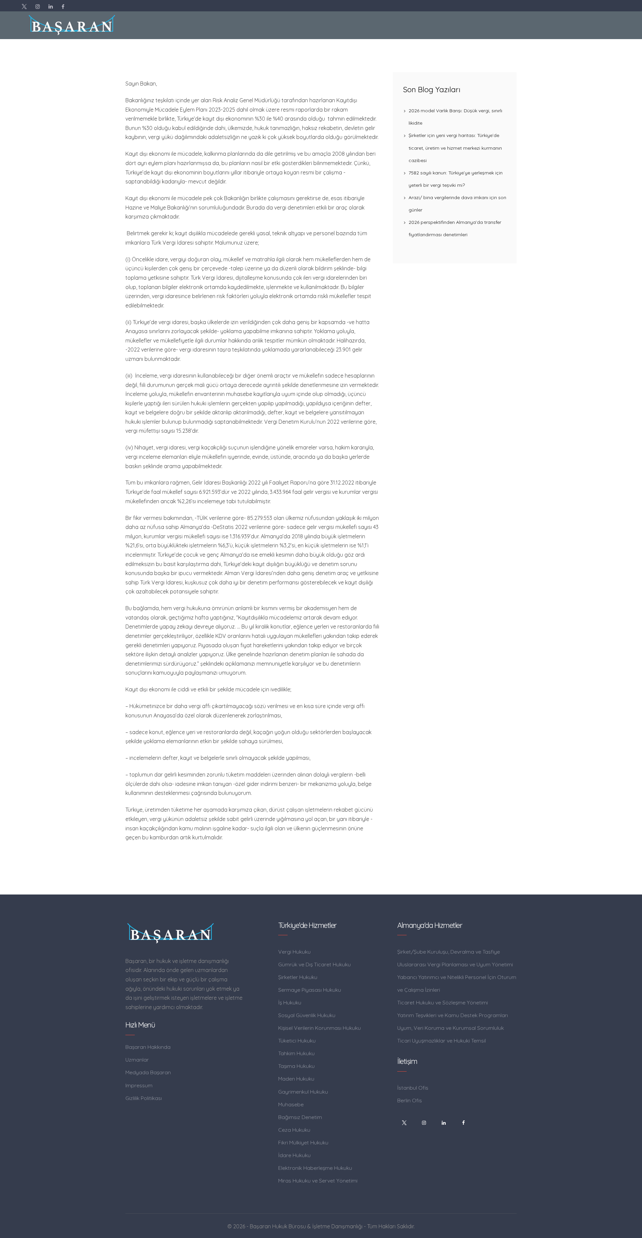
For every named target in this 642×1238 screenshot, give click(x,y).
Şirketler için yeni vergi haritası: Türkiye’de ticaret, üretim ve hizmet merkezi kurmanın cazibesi (455, 147)
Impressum (138, 1085)
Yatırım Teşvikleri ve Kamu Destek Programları (452, 1015)
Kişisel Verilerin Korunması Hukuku (319, 1027)
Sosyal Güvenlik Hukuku (306, 1015)
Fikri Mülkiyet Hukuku (303, 1142)
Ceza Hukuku (294, 1129)
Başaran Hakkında (148, 1047)
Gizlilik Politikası (143, 1098)
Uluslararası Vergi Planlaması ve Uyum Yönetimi (455, 964)
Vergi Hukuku (294, 951)
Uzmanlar (137, 1059)
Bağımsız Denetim (300, 1117)
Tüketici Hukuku (297, 1040)
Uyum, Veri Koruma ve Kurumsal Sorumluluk (450, 1027)
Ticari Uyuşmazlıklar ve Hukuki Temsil (441, 1040)
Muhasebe (291, 1104)
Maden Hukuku (296, 1078)
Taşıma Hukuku (296, 1066)
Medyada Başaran (148, 1072)
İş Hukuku (289, 1002)
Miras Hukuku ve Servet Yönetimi (317, 1180)
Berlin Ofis (409, 1100)
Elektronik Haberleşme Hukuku (315, 1167)
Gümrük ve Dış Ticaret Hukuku (314, 964)
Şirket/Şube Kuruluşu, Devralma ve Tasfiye (448, 951)
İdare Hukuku (294, 1155)
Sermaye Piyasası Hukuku (309, 989)
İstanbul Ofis (412, 1087)
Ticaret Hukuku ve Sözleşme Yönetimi (442, 1002)
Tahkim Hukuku (296, 1053)
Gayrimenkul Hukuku (303, 1091)
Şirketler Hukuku (297, 977)
